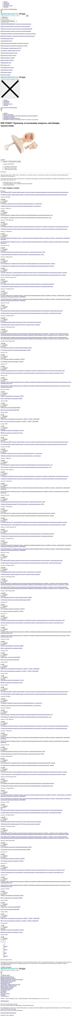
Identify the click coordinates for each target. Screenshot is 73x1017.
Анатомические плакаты (7, 988)
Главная (5, 1)
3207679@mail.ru (13, 9)
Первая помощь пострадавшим (8, 980)
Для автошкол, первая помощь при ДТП (10, 984)
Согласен (3, 967)
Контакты (5, 6)
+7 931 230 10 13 (5, 9)
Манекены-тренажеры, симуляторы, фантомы (12, 979)
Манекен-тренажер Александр (8, 978)
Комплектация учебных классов (8, 985)
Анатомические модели (6, 982)
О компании (6, 3)
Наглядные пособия (5, 989)
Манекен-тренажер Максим (7, 977)
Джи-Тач (11, 1015)
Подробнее (8, 967)
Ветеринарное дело (5, 983)
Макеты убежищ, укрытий (7, 987)
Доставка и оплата (7, 5)
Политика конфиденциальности (8, 1012)
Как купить (6, 4)
